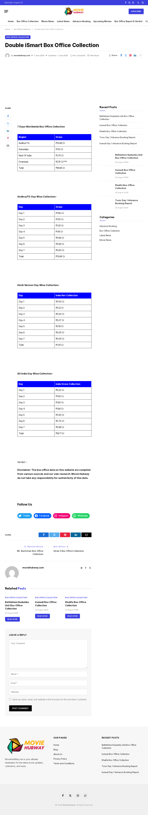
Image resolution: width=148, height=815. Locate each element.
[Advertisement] (74, 79)
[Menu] (6, 11)
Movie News (47, 21)
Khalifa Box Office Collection (75, 604)
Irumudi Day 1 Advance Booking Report (118, 143)
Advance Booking (81, 21)
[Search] (142, 2)
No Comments (79, 55)
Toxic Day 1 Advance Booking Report (117, 137)
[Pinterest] (8, 138)
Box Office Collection (28, 21)
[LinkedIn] (8, 131)
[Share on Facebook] (121, 55)
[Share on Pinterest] (130, 55)
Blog (55, 749)
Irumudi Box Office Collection (46, 604)
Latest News (63, 21)
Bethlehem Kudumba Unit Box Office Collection (17, 605)
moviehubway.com (22, 55)
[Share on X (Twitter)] (126, 55)
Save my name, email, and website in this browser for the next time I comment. (49, 699)
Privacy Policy (60, 759)
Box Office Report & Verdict (128, 21)
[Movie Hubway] (74, 11)
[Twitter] (8, 123)
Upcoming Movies (102, 21)
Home (11, 21)
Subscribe (136, 11)
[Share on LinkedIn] (135, 55)
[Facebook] (8, 116)
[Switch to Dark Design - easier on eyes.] (138, 3)
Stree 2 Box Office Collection (68, 551)
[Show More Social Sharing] (140, 55)
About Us (57, 754)
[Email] (8, 145)
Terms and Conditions (63, 763)
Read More (12, 619)
